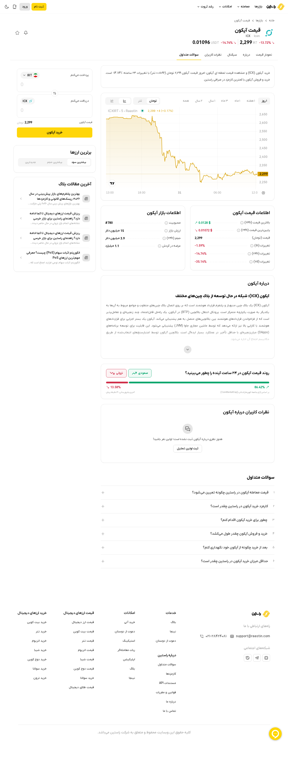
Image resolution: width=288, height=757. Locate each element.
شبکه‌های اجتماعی (257, 648)
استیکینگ (129, 641)
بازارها (258, 7)
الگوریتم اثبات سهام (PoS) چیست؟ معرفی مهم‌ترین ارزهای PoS (53, 255)
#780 (109, 222)
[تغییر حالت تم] (6, 6)
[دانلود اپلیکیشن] (14, 6)
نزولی (119, 373)
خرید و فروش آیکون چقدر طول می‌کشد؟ (239, 534)
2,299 (246, 42)
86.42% (259, 387)
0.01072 (203, 230)
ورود (25, 7)
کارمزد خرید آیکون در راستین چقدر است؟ (239, 506)
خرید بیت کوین (36, 622)
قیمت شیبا (87, 659)
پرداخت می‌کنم (80, 75)
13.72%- (265, 42)
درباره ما (171, 702)
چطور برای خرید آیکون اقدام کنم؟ (244, 520)
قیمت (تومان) (261, 238)
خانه (271, 21)
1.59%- (200, 245)
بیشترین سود (78, 162)
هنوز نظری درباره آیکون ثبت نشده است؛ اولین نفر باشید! (187, 439)
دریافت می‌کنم (80, 101)
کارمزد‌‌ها (171, 674)
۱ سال (212, 101)
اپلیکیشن (129, 659)
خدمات (171, 613)
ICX (248, 36)
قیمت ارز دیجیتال (83, 622)
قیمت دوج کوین (84, 669)
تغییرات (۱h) (262, 246)
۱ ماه (237, 101)
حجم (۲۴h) (174, 238)
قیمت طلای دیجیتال (81, 687)
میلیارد (109, 246)
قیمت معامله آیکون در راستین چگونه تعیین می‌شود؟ (230, 493)
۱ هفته (251, 101)
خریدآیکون (55, 132)
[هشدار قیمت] (26, 33)
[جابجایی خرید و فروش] (54, 93)
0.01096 (201, 42)
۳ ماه (224, 101)
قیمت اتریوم (86, 650)
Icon (257, 36)
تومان (153, 101)
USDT (215, 42)
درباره (246, 55)
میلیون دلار (112, 231)
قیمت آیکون (85, 122)
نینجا (173, 632)
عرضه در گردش (171, 246)
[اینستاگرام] (266, 658)
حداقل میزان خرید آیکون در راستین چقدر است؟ (234, 561)
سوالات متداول (189, 55)
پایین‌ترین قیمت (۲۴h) (255, 230)
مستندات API (167, 683)
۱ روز (264, 101)
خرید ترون (39, 678)
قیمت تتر (88, 641)
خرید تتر (41, 632)
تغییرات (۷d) (262, 262)
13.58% (115, 387)
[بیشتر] (187, 349)
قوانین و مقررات (166, 692)
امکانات (227, 7)
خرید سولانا (87, 678)
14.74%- (227, 42)
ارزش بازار (175, 231)
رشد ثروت (207, 7)
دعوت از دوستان (166, 641)
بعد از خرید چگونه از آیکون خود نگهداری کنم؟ (235, 547)
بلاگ (173, 622)
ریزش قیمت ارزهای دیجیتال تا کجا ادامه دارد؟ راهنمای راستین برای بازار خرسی (55, 216)
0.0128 (203, 222)
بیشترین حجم (54, 162)
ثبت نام (39, 7)
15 (122, 230)
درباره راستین (167, 655)
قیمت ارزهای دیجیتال (78, 613)
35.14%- (201, 261)
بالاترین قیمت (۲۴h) (257, 223)
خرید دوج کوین (36, 659)
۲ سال (198, 101)
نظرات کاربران (213, 55)
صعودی (143, 373)
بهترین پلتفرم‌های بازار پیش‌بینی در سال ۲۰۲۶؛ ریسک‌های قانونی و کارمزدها (54, 196)
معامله (245, 7)
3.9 (122, 238)
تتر (140, 101)
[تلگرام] (257, 658)
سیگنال (232, 55)
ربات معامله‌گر (126, 650)
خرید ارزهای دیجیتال (32, 613)
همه (186, 101)
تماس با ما (169, 711)
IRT (255, 42)
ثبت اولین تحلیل (187, 449)
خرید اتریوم (39, 641)
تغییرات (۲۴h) (261, 254)
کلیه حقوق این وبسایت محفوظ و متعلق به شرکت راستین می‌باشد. (144, 732)
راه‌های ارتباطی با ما (256, 626)
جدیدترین (30, 162)
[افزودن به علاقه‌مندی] (17, 33)
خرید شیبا (40, 650)
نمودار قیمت (264, 55)
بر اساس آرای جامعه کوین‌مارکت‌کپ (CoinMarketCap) (244, 392)
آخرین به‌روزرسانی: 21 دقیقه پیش (120, 392)
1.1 (117, 246)
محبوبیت (175, 223)
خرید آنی (129, 622)
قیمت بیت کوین (83, 632)
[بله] (247, 658)
